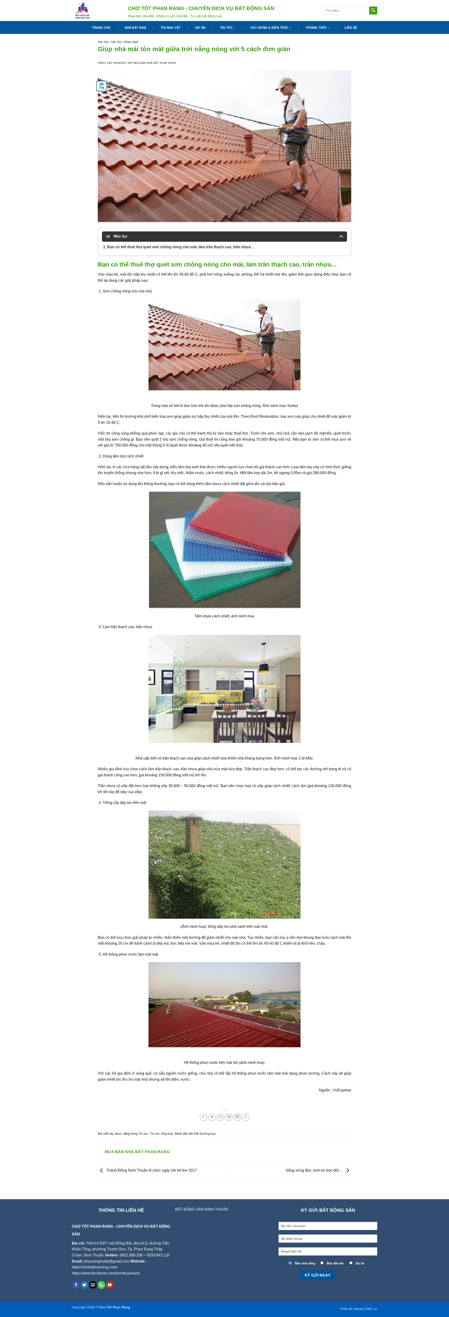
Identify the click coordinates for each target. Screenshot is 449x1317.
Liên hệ (350, 27)
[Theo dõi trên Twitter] (84, 1285)
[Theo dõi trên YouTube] (110, 1285)
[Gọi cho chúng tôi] (101, 1285)
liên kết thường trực (202, 1133)
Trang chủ (101, 27)
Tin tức (226, 27)
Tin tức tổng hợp (124, 42)
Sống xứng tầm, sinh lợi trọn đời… (315, 1170)
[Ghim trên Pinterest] (229, 1117)
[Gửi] (373, 10)
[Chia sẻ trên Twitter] (212, 1117)
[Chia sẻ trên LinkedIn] (237, 1117)
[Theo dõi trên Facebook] (76, 1285)
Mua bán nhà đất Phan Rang (155, 62)
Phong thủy (316, 27)
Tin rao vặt (171, 27)
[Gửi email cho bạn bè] (220, 1117)
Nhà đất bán (135, 27)
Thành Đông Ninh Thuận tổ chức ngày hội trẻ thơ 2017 (151, 1170)
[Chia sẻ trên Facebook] (203, 1117)
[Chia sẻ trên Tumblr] (246, 1117)
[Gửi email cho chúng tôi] (93, 1285)
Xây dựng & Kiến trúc (269, 27)
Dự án (200, 27)
